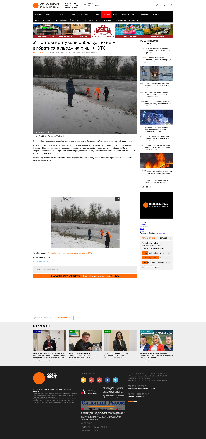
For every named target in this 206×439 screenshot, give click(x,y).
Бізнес (96, 14)
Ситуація (106, 14)
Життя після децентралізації (115, 20)
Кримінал (63, 20)
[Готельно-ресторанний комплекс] (103, 31)
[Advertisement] (85, 178)
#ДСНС (50, 261)
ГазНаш (98, 20)
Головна (38, 14)
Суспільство (59, 14)
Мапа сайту (87, 423)
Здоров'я (125, 14)
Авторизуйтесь (64, 318)
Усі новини (146, 187)
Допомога (145, 14)
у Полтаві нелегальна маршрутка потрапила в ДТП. (69, 253)
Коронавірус (134, 20)
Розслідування (84, 14)
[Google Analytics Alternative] (132, 402)
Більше (163, 238)
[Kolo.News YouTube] (156, 205)
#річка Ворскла (39, 261)
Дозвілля (71, 14)
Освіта (134, 14)
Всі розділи (157, 14)
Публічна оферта (89, 430)
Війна (91, 20)
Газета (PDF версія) (50, 20)
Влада (48, 14)
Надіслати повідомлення (94, 427)
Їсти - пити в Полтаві (78, 20)
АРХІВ (37, 20)
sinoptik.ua (161, 233)
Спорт (115, 14)
